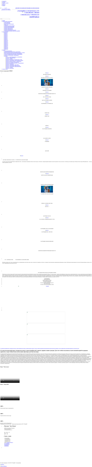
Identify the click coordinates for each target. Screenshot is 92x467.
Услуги (3, 3)
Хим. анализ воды (7, 23)
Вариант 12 (6, 42)
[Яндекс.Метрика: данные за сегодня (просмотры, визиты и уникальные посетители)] (3, 466)
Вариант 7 (6, 37)
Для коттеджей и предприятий (7, 21)
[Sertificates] (46, 101)
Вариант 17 (6, 46)
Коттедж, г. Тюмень (9, 58)
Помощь (3, 5)
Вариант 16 (6, 45)
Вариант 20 (6, 49)
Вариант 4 (6, 35)
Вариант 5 (6, 36)
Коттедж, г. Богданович (10, 68)
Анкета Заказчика (7, 22)
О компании (4, 1)
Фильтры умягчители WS (8, 28)
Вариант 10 (6, 40)
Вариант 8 (6, 38)
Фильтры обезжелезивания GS (9, 27)
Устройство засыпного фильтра (9, 25)
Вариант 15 (6, 44)
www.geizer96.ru (6, 444)
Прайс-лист (6, 24)
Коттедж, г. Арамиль (9, 67)
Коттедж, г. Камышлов (10, 63)
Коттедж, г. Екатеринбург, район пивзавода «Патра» (14, 60)
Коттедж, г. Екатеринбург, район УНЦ (12, 64)
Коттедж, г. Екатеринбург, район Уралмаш (13, 65)
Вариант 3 (6, 34)
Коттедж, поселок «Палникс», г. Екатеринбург (13, 61)
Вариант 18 (6, 47)
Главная (3, 20)
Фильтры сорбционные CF (8, 29)
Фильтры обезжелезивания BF (9, 26)
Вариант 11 (6, 41)
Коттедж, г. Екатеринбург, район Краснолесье (13, 66)
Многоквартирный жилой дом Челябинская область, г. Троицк (14, 52)
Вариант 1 (6, 32)
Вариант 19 (6, 48)
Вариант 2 (6, 33)
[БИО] (47, 292)
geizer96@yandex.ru (34, 16)
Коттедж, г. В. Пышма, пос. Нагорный (12, 62)
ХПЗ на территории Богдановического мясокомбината (13, 53)
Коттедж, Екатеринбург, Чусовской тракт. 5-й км (14, 59)
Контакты (4, 4)
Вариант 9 (6, 39)
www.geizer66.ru (6, 443)
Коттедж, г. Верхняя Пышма (10, 57)
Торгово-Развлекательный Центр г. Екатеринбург (12, 51)
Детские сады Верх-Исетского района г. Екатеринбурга (13, 54)
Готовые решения (5, 31)
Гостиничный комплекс (8, 50)
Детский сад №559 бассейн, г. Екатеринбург (11, 55)
